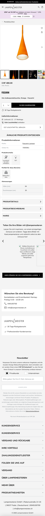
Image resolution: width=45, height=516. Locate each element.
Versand (7, 470)
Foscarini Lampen (28, 143)
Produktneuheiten (13, 492)
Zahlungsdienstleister (16, 455)
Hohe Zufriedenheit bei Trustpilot (26, 2)
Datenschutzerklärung (32, 411)
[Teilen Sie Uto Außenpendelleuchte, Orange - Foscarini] (41, 32)
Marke (6, 216)
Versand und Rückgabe (16, 440)
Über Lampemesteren (14, 477)
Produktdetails (10, 201)
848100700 (12, 303)
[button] (4, 74)
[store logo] (14, 7)
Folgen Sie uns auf (13, 462)
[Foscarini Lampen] (12, 92)
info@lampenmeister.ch (17, 307)
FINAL (21, 16)
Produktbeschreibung (14, 208)
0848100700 (35, 505)
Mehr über (8, 485)
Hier (25, 14)
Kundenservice (11, 425)
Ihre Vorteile (10, 448)
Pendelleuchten (9, 22)
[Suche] (38, 7)
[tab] (22, 425)
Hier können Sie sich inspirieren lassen (21, 275)
